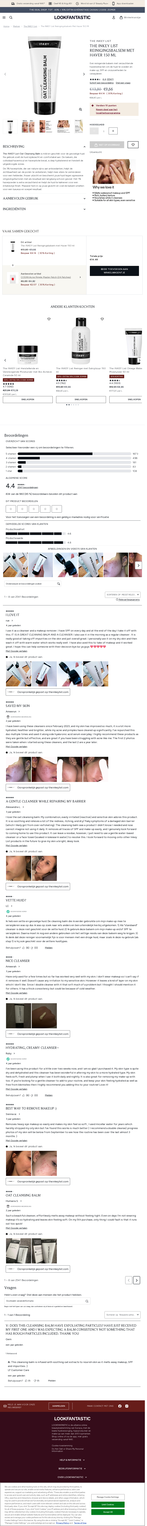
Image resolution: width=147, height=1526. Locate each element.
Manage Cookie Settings (108, 1497)
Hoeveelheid (97, 124)
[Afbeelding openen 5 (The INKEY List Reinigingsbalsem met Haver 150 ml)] (81, 126)
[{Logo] (72, 17)
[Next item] (139, 360)
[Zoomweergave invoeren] (80, 109)
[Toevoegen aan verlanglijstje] (133, 144)
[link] (113, 17)
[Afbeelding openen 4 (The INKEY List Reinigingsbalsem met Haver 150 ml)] (64, 126)
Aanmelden (58, 1406)
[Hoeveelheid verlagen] (94, 131)
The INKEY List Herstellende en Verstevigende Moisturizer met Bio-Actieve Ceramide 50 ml (27, 372)
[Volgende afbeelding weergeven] (84, 74)
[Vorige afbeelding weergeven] (5, 74)
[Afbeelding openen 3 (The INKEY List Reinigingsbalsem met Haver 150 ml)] (46, 126)
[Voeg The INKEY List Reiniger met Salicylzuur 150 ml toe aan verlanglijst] (102, 319)
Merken (16, 26)
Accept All (108, 1512)
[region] (72, 1504)
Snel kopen (27, 399)
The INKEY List (30, 26)
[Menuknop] (3, 17)
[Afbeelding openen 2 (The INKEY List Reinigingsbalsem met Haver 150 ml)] (28, 126)
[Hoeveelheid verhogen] (113, 131)
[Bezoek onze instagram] (126, 1406)
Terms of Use (80, 1523)
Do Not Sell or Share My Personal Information (68, 1450)
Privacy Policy (62, 1523)
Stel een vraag (123, 82)
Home (6, 26)
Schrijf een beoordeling (102, 82)
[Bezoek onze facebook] (119, 1406)
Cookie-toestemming (62, 1446)
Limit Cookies (108, 1504)
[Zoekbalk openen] (10, 17)
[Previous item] (5, 360)
